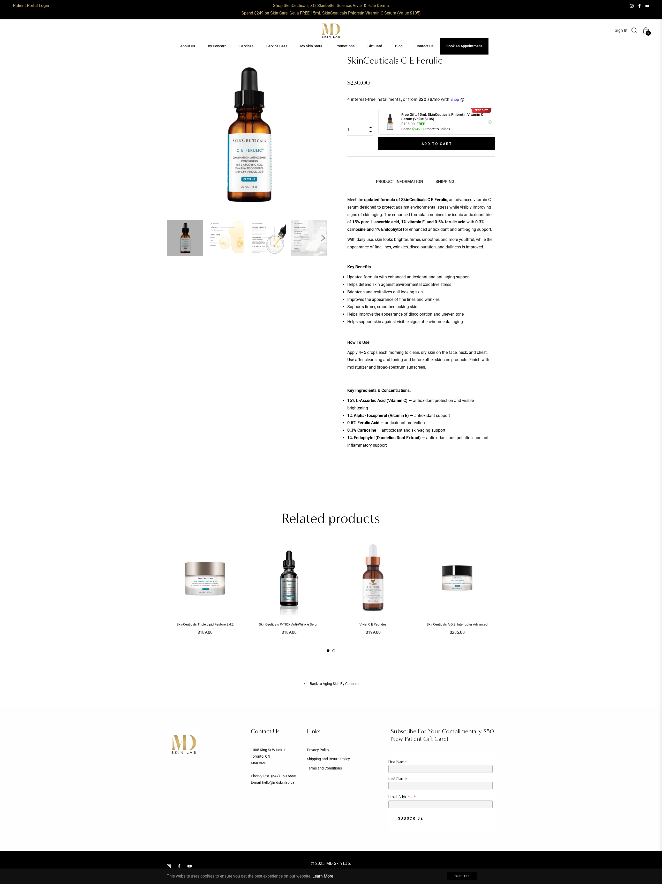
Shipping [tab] (444, 181)
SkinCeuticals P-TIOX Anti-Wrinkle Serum (289, 624)
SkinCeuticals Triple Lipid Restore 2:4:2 (205, 624)
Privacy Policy (318, 750)
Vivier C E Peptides (373, 624)
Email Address (402, 797)
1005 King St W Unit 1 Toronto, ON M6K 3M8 (268, 756)
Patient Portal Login (31, 5)
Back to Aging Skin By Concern (334, 684)
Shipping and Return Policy (328, 759)
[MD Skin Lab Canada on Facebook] (639, 5)
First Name (397, 761)
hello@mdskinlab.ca (278, 782)
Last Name (397, 778)
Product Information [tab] (399, 181)
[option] (205, 596)
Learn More (322, 876)
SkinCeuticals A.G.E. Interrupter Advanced (457, 624)
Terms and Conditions (324, 768)
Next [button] (323, 238)
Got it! (462, 876)
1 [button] (328, 650)
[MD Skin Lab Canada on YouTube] (647, 5)
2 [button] (333, 650)
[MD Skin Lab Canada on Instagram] (632, 5)
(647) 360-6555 (283, 776)
